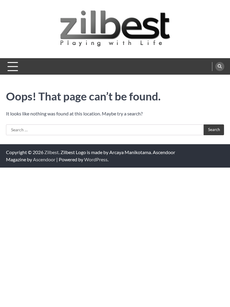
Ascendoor (44, 159)
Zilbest (51, 152)
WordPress (96, 159)
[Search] (219, 66)
